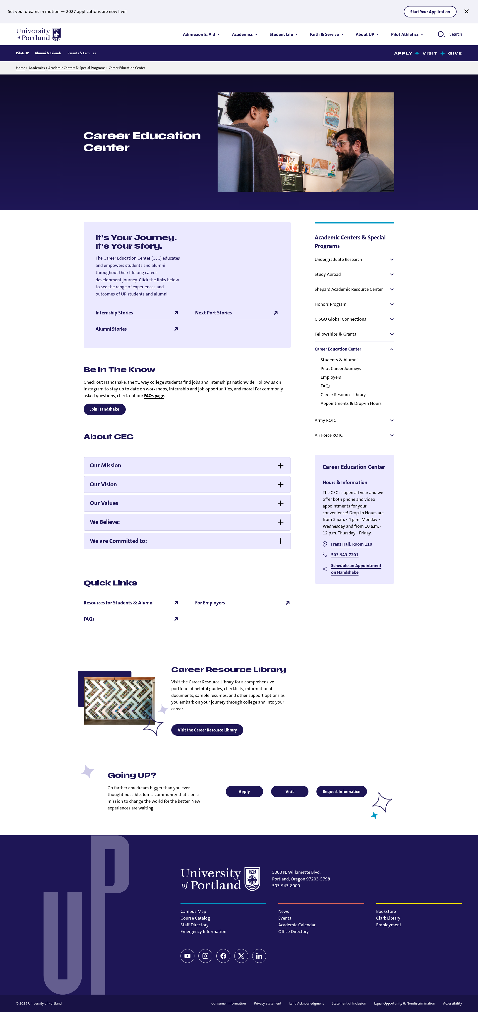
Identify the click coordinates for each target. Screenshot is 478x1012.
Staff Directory (194, 925)
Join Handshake (104, 409)
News (283, 911)
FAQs (326, 386)
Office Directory (293, 932)
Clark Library (388, 918)
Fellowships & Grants (335, 334)
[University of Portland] (38, 34)
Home (20, 68)
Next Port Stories (213, 313)
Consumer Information (228, 1003)
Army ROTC (325, 420)
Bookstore (386, 911)
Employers (331, 377)
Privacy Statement (267, 1003)
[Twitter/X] (241, 956)
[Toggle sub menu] (391, 260)
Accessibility (452, 1003)
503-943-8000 (286, 886)
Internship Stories (114, 313)
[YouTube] (187, 956)
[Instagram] (205, 956)
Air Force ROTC (329, 435)
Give (455, 53)
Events (284, 918)
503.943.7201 (344, 555)
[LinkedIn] (259, 956)
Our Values (104, 503)
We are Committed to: (118, 541)
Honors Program (331, 304)
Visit (430, 53)
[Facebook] (223, 956)
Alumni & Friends (48, 53)
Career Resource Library (343, 395)
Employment (388, 925)
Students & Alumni (339, 360)
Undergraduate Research (338, 259)
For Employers (210, 603)
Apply (403, 53)
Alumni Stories (111, 329)
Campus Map (193, 911)
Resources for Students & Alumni (119, 603)
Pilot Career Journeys (341, 368)
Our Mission (105, 465)
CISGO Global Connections (340, 319)
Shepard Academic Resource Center (349, 289)
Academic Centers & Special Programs (76, 68)
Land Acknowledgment (306, 1003)
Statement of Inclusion (349, 1003)
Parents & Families (81, 53)
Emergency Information (203, 932)
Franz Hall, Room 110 (351, 544)
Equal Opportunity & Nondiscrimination (404, 1003)
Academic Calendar (296, 925)
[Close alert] (466, 11)
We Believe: (105, 522)
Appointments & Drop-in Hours (351, 403)
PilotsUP (22, 53)
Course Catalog (195, 918)
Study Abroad (328, 274)
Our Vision (103, 484)
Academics (37, 68)
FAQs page (154, 396)
